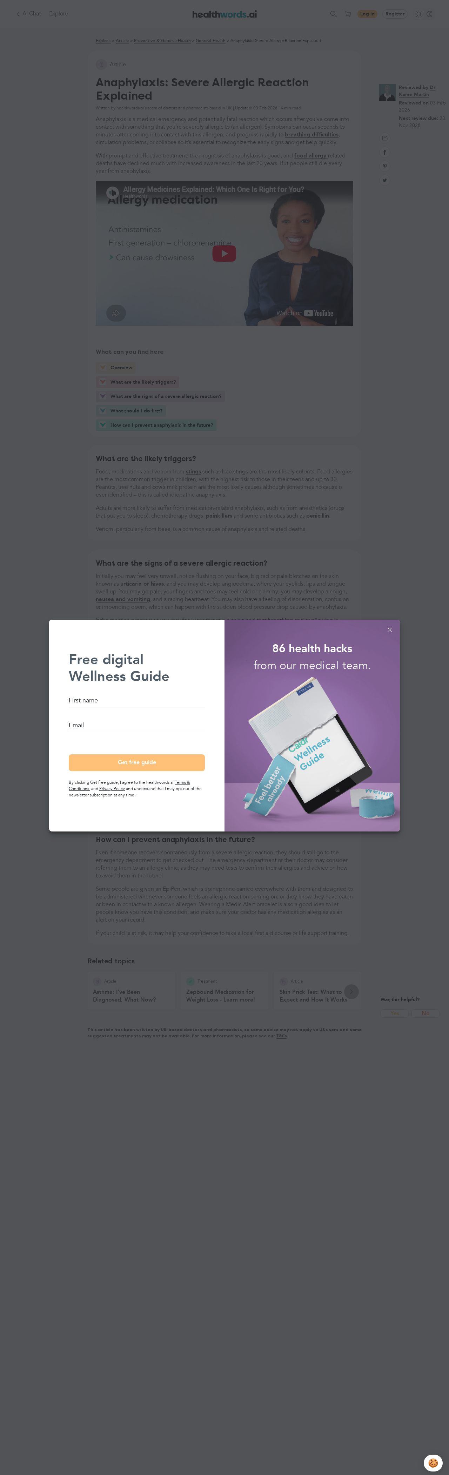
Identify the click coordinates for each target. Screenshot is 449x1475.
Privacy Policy (112, 789)
